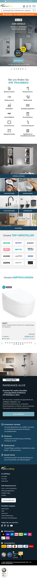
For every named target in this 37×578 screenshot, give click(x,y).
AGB (2, 511)
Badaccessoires (9, 92)
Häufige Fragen (5, 493)
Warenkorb (4, 481)
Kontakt (3, 495)
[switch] (4, 575)
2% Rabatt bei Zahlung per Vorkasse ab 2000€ (19, 1)
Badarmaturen (28, 92)
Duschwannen (9, 125)
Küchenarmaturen (28, 125)
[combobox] (18, 10)
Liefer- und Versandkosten (9, 488)
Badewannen (9, 100)
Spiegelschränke (9, 134)
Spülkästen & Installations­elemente (27, 135)
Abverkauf (8, 14)
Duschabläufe (9, 117)
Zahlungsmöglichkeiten (7, 490)
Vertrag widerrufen (8, 500)
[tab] (14, 69)
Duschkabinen (28, 117)
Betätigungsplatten (27, 108)
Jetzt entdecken (18, 414)
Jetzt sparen (18, 60)
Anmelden (4, 476)
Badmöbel (9, 108)
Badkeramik (28, 100)
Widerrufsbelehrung (7, 515)
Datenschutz (5, 508)
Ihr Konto (4, 479)
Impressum (4, 513)
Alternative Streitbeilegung (9, 518)
